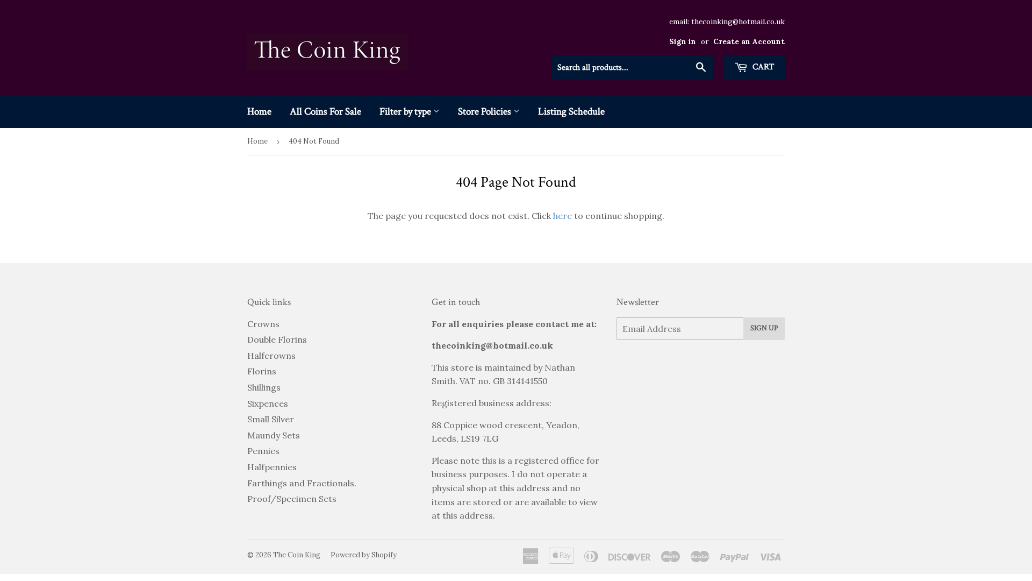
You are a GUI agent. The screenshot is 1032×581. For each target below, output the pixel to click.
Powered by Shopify (364, 554)
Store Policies (485, 111)
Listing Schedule (571, 111)
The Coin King (296, 554)
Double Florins (277, 339)
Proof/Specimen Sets (291, 498)
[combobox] (632, 68)
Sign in (682, 41)
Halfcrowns (271, 355)
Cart (762, 67)
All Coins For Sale (325, 111)
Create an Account (749, 41)
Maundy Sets (273, 435)
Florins (261, 371)
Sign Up (764, 328)
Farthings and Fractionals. (301, 483)
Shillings (264, 387)
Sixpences (267, 403)
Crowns (263, 323)
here (562, 215)
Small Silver (270, 419)
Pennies (263, 450)
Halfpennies (272, 467)
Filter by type (406, 111)
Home (259, 111)
